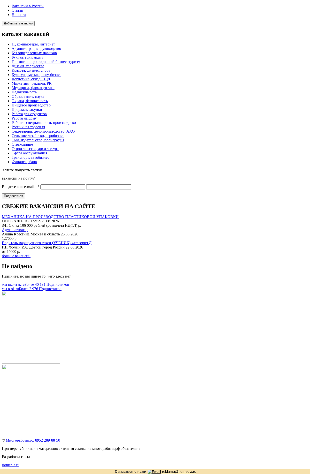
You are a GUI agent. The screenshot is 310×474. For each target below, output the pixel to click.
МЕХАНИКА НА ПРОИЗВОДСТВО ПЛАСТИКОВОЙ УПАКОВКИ (60, 217)
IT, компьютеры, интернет (33, 44)
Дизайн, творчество (28, 66)
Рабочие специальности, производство (44, 122)
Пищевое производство (31, 105)
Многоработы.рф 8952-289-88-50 (33, 440)
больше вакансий (16, 256)
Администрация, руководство (36, 48)
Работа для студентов (29, 114)
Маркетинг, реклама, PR (32, 83)
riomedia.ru (10, 465)
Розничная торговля (28, 127)
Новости (19, 15)
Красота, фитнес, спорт (31, 70)
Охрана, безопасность (30, 101)
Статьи (17, 10)
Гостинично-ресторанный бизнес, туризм (46, 62)
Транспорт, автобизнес (30, 157)
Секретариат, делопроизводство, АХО (43, 131)
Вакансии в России (28, 6)
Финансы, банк (24, 162)
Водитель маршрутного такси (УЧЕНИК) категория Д (47, 243)
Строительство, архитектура (35, 149)
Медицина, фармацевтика (33, 88)
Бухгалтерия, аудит (27, 57)
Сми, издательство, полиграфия (38, 140)
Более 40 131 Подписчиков (35, 284)
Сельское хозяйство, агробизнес (38, 136)
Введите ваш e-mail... (20, 187)
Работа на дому (24, 118)
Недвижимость (24, 92)
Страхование (22, 144)
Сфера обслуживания (29, 153)
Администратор (15, 230)
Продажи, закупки (27, 109)
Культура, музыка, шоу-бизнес (36, 75)
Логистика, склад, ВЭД (31, 79)
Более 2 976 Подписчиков (32, 289)
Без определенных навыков (34, 53)
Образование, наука (28, 96)
